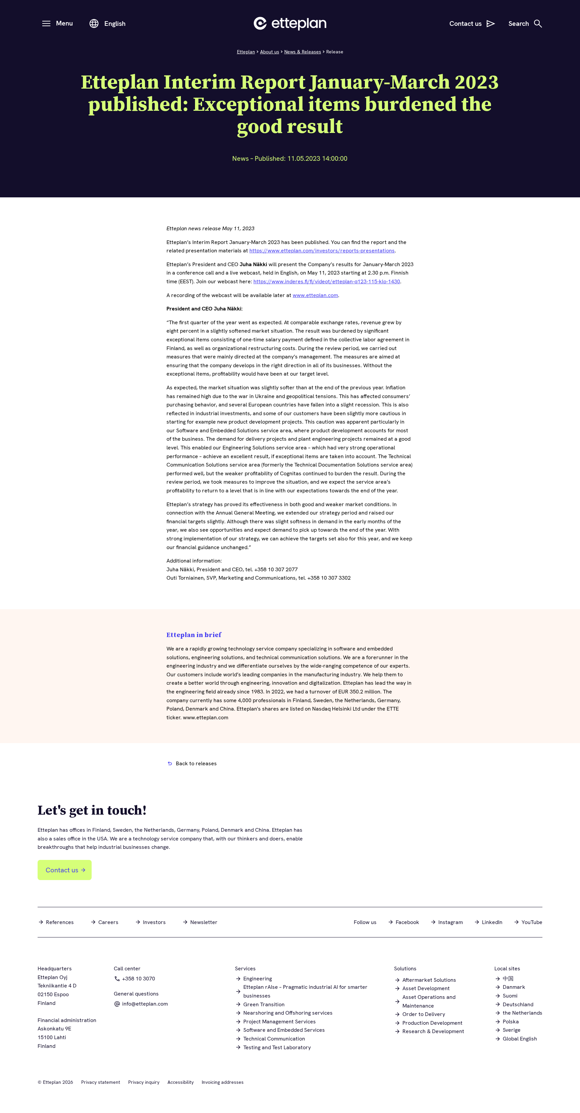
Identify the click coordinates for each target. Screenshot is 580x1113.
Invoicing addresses (223, 1082)
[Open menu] (46, 23)
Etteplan (246, 52)
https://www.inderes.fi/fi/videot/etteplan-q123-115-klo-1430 (326, 281)
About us (269, 52)
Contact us (62, 870)
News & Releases (302, 52)
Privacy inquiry (143, 1082)
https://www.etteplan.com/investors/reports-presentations (322, 250)
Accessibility (180, 1082)
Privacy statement (100, 1082)
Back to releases (196, 763)
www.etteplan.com (315, 295)
